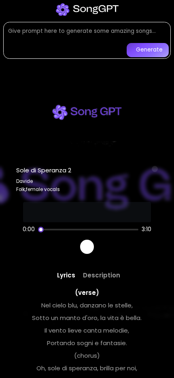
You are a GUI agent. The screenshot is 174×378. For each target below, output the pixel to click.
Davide (24, 181)
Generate (149, 50)
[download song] (155, 169)
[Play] (87, 247)
